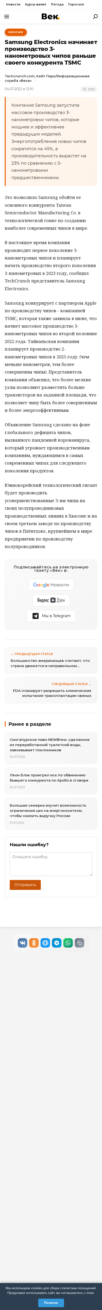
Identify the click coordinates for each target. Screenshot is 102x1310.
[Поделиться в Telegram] (56, 943)
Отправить (25, 885)
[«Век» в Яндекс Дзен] (51, 600)
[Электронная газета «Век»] (51, 16)
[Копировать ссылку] (79, 943)
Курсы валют (35, 4)
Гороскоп (76, 4)
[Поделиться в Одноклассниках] (34, 943)
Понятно (51, 1303)
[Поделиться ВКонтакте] (22, 943)
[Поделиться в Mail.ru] (45, 943)
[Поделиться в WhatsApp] (68, 943)
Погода (57, 4)
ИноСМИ (16, 32)
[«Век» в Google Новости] (51, 585)
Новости (13, 4)
